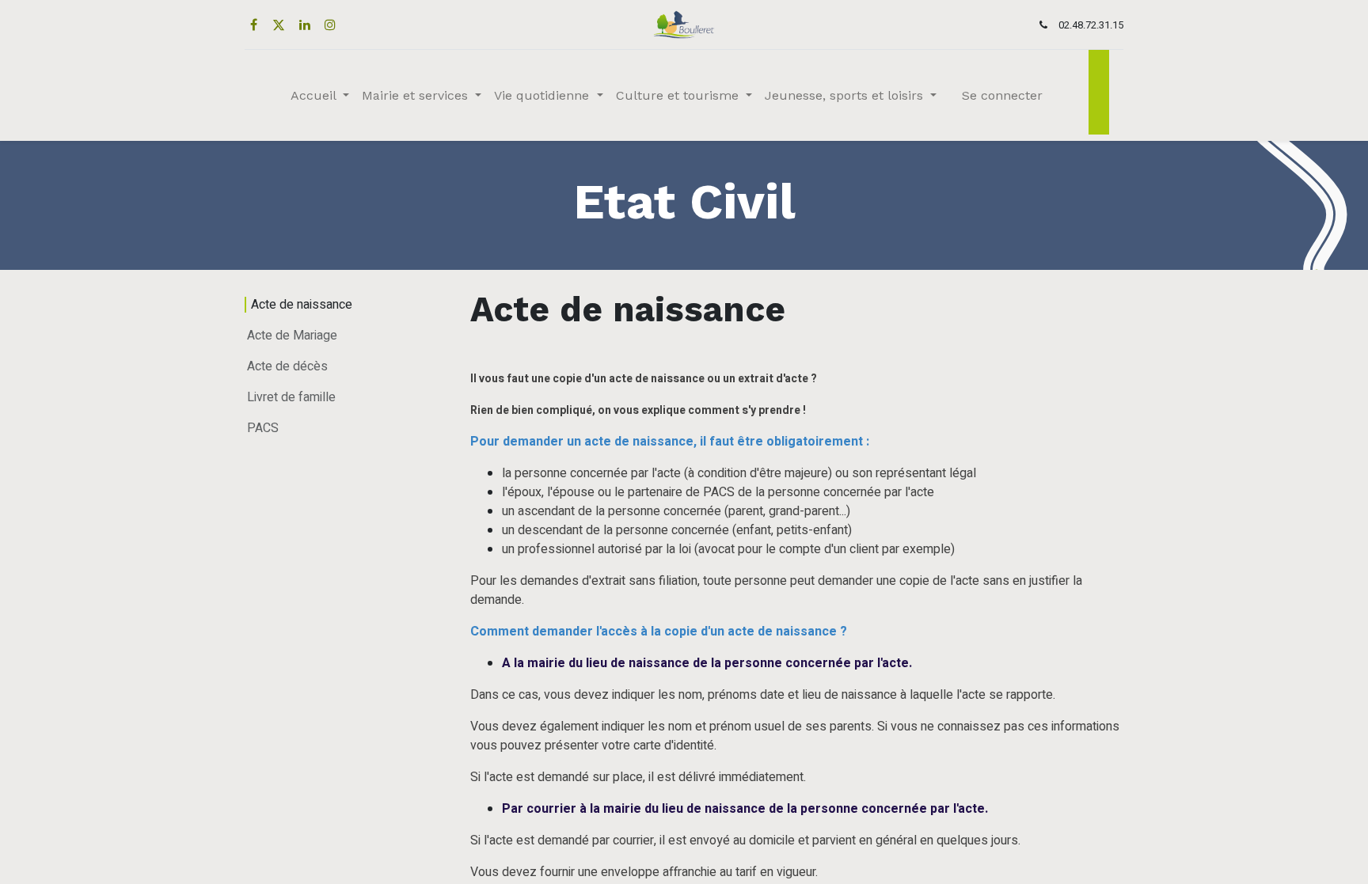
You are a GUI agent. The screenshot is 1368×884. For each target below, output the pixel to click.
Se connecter (1002, 95)
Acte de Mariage (292, 335)
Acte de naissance (301, 304)
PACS (263, 428)
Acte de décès (287, 366)
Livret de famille (291, 397)
